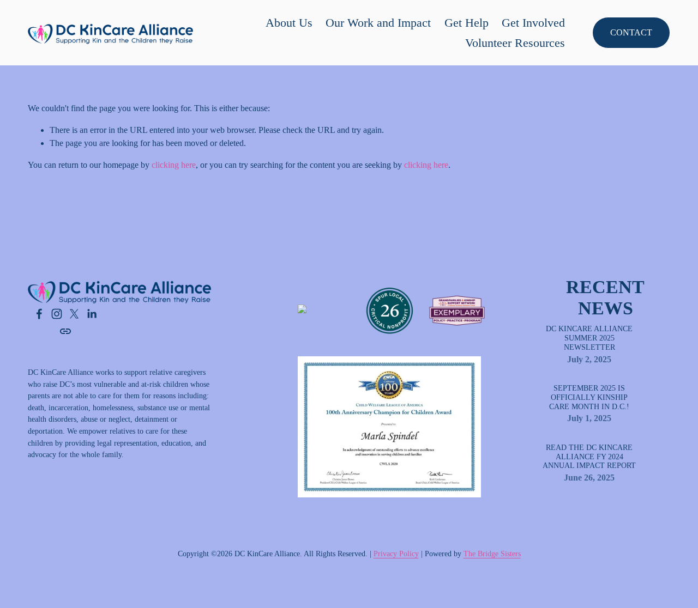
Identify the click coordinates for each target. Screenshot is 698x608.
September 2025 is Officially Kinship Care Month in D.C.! (589, 397)
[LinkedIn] (91, 313)
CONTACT (631, 32)
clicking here (174, 164)
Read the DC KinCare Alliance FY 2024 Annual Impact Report (589, 456)
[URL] (65, 331)
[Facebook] (39, 313)
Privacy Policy (396, 553)
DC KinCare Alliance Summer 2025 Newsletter (589, 338)
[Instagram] (56, 313)
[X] (74, 313)
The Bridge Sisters (492, 553)
